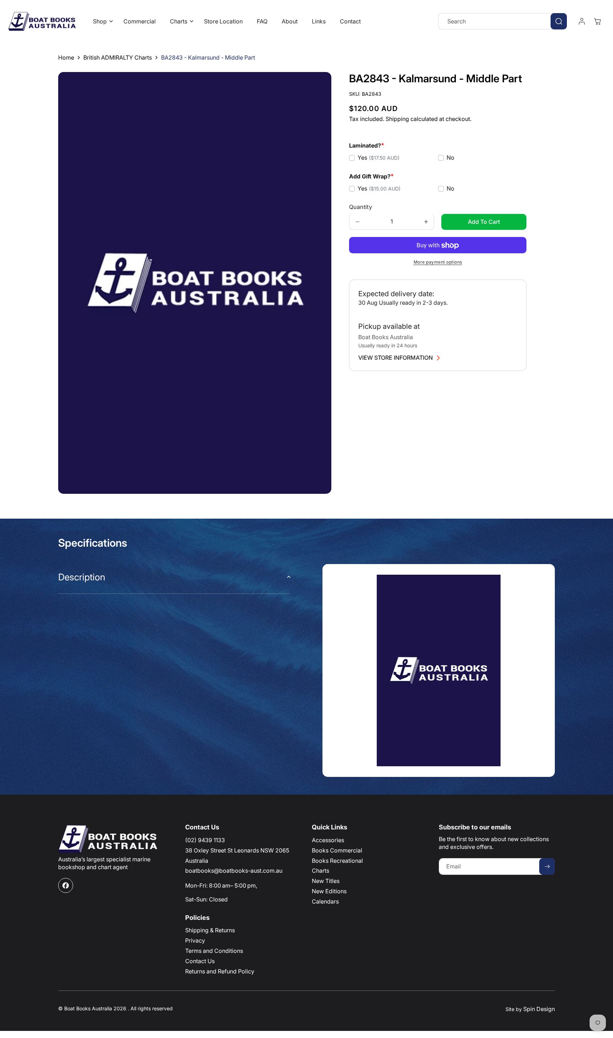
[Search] (559, 21)
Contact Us (200, 961)
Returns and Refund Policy (219, 971)
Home (66, 57)
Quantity (360, 207)
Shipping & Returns (210, 930)
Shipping (397, 119)
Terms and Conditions (214, 950)
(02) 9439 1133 (205, 840)
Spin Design (539, 1008)
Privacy (195, 940)
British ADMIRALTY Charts (117, 57)
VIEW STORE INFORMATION (395, 358)
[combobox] (502, 21)
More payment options (438, 262)
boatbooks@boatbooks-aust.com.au (233, 870)
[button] (101, 21)
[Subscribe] (547, 866)
